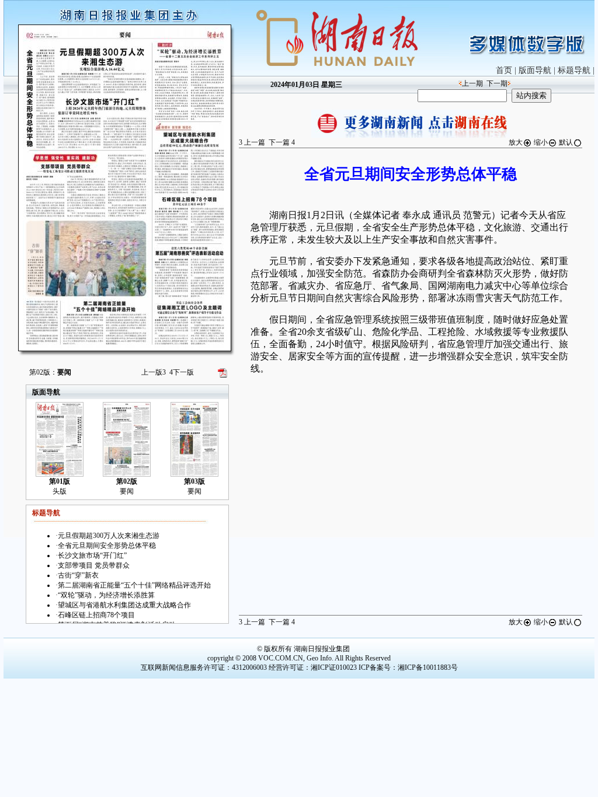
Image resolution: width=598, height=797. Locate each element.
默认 (566, 142)
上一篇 (252, 142)
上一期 (472, 83)
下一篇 (282, 142)
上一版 (153, 372)
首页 (504, 70)
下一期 (496, 83)
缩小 (541, 142)
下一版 (181, 372)
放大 (516, 142)
